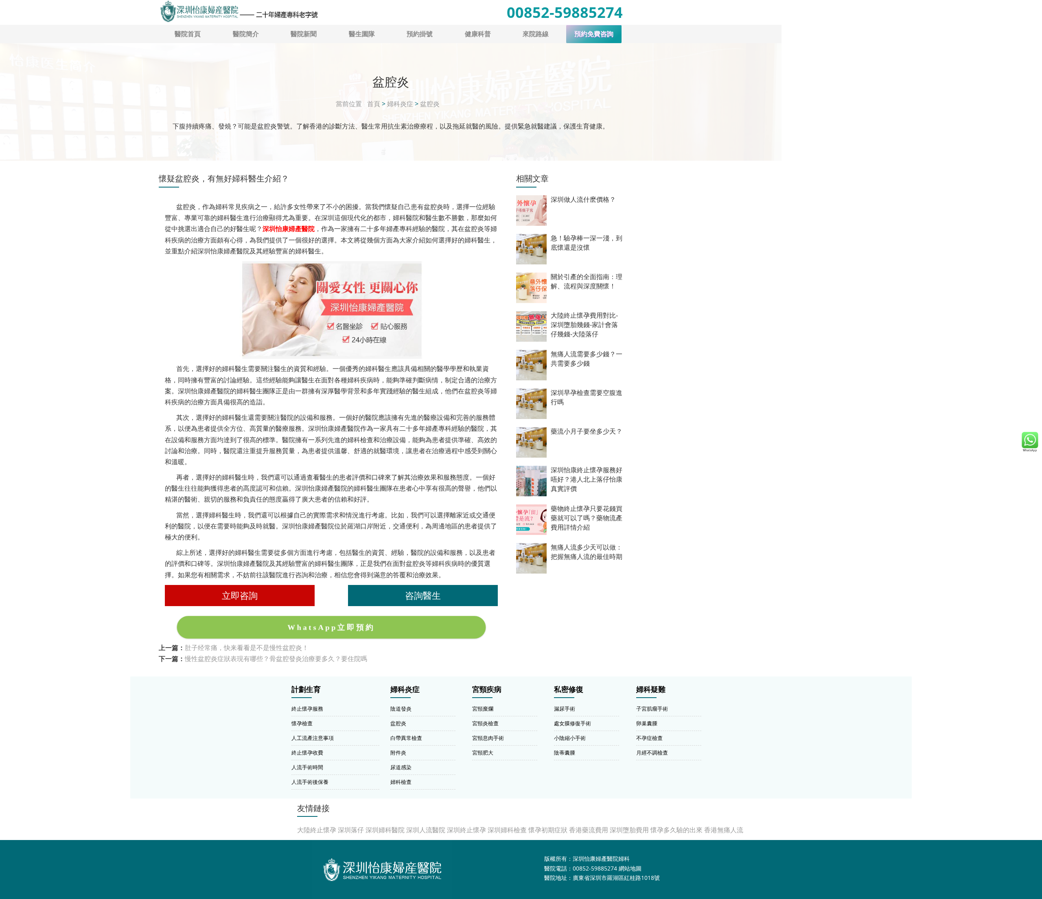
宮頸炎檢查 (485, 723)
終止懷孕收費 (307, 752)
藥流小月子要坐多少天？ (586, 431)
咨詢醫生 (423, 595)
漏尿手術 (564, 708)
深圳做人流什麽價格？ (583, 199)
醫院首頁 (188, 33)
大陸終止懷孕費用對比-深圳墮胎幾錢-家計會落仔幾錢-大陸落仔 (584, 325)
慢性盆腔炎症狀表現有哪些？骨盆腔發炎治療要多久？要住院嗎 (276, 658)
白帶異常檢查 (406, 738)
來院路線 (536, 33)
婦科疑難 (650, 689)
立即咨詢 (240, 595)
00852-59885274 (565, 12)
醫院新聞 (304, 33)
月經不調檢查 (652, 752)
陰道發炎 (401, 708)
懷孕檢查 (302, 723)
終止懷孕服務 (307, 708)
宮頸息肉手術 (488, 738)
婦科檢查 (401, 782)
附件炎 (398, 752)
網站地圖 (630, 868)
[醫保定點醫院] (238, 11)
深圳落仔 (351, 829)
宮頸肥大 (482, 752)
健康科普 (478, 33)
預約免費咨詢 (593, 34)
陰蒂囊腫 (564, 752)
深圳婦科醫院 (385, 829)
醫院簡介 (246, 33)
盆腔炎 (430, 103)
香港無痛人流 (723, 829)
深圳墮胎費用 (629, 829)
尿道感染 (401, 767)
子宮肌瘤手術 (652, 708)
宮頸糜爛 (482, 708)
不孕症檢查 (649, 738)
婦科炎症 (400, 103)
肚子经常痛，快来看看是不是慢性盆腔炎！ (247, 647)
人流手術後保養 (309, 782)
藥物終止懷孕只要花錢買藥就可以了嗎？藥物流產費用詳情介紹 (586, 518)
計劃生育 (306, 689)
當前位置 (349, 103)
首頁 (373, 103)
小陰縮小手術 (570, 738)
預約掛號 (420, 33)
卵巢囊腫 (646, 723)
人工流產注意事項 (312, 738)
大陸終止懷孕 (316, 829)
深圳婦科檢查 (507, 829)
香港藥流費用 (588, 829)
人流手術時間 (307, 767)
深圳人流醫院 (425, 829)
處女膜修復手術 (572, 723)
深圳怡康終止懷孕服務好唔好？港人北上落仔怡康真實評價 (586, 479)
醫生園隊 (362, 33)
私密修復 (568, 689)
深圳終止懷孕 (466, 829)
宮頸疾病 (486, 689)
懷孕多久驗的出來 (676, 829)
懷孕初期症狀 (547, 829)
